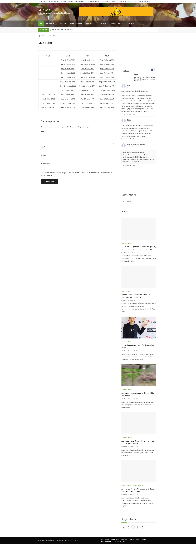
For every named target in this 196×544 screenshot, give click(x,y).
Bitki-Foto (63, 1)
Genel (123, 485)
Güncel (129, 485)
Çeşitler (48, 23)
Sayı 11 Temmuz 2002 (68, 86)
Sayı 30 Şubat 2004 (107, 64)
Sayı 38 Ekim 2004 (107, 99)
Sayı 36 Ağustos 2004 (107, 90)
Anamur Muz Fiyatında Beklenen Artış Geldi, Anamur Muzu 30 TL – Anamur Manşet (138, 248)
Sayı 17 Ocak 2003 (87, 60)
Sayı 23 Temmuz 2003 (87, 86)
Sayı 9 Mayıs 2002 (68, 77)
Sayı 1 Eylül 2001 (48, 94)
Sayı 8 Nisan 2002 (68, 73)
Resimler (70, 1)
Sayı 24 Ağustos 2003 (87, 90)
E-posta (44, 155)
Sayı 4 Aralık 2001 (48, 107)
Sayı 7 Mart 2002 (68, 69)
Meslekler (90, 23)
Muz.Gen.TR (46, 10)
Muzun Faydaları (80, 1)
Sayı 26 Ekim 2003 (87, 99)
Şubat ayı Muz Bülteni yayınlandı (61, 30)
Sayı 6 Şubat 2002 (68, 64)
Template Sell (71, 540)
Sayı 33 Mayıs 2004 (107, 77)
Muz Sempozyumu (94, 1)
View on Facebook (126, 114)
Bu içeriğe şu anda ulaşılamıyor (133, 152)
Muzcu (129, 85)
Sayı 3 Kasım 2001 (48, 103)
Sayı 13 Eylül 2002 (68, 94)
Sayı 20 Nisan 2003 (87, 73)
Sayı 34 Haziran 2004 (107, 82)
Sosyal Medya (126, 201)
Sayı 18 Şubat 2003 (87, 64)
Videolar (102, 23)
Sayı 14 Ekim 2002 (68, 99)
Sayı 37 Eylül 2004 (107, 94)
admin (125, 252)
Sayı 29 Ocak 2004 (107, 60)
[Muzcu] (127, 71)
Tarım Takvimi (42, 1)
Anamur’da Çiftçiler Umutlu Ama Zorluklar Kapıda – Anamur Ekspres (138, 490)
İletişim (131, 23)
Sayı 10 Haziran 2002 (68, 82)
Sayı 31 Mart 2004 (107, 69)
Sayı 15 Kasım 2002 (67, 103)
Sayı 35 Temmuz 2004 (107, 86)
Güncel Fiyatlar (116, 23)
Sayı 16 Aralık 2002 (68, 107)
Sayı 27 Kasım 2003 (87, 103)
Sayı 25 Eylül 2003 (87, 94)
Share (134, 114)
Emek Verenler (76, 23)
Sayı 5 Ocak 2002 (68, 60)
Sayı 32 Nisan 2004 (107, 73)
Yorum (44, 131)
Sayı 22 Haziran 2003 (87, 82)
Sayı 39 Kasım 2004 (107, 103)
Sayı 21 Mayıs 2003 (87, 77)
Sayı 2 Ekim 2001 (48, 99)
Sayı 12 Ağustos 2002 (68, 90)
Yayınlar (61, 23)
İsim (43, 147)
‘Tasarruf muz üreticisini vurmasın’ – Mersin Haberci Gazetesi (135, 296)
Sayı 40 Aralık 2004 (107, 107)
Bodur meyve (53, 1)
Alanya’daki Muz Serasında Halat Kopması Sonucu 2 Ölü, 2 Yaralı (138, 442)
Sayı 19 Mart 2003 (87, 69)
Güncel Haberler (126, 243)
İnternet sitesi (45, 163)
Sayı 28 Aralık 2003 (87, 107)
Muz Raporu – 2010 (108, 1)
